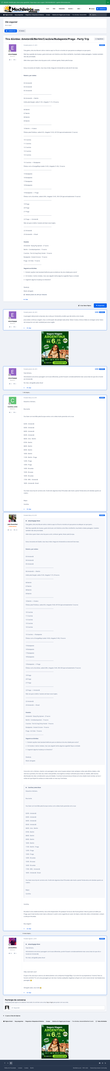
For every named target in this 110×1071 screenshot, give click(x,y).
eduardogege (12, 54)
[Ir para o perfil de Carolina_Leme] (12, 400)
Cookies (26, 1068)
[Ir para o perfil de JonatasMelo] (12, 941)
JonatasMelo (12, 948)
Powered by (98, 1068)
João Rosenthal (12, 524)
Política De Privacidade (10, 1068)
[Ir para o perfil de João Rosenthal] (12, 518)
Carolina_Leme (12, 407)
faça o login (50, 1002)
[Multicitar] (24, 328)
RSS (32, 1068)
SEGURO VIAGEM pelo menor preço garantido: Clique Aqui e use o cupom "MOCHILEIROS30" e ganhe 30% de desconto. (37, 2)
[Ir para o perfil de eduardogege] (12, 48)
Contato (20, 1068)
